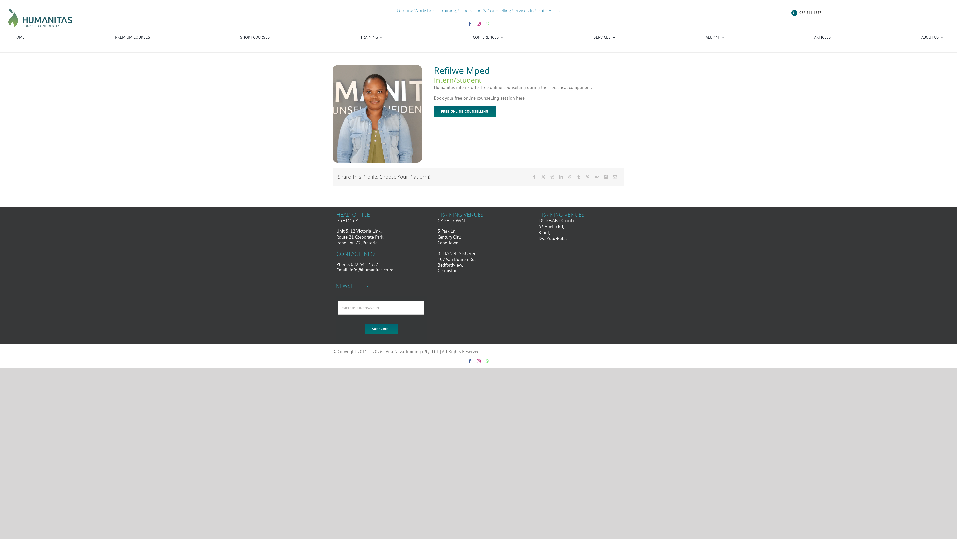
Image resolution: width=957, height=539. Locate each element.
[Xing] (605, 177)
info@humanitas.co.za (371, 270)
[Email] (614, 177)
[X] (543, 177)
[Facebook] (534, 177)
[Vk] (596, 177)
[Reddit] (552, 177)
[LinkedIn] (561, 177)
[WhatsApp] (570, 177)
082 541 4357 (810, 12)
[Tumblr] (578, 177)
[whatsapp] (487, 24)
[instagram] (479, 24)
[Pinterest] (587, 177)
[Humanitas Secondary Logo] (40, 9)
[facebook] (470, 24)
